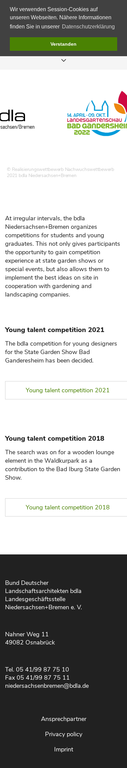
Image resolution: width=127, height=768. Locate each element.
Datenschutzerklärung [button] (88, 26)
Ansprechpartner (63, 719)
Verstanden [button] (63, 44)
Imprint (63, 749)
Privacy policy (63, 734)
